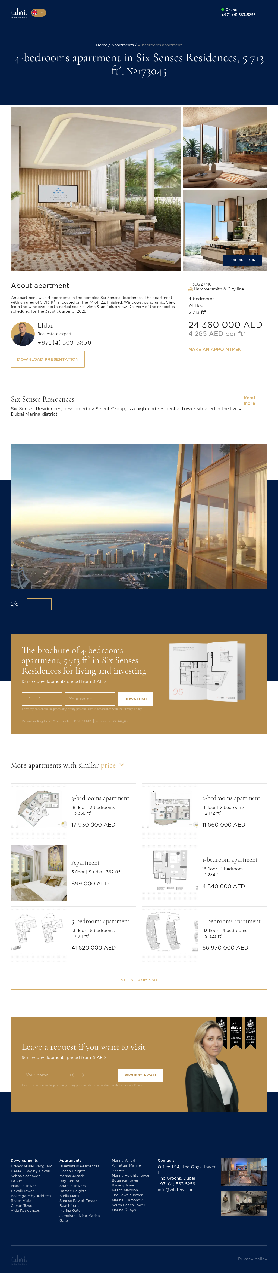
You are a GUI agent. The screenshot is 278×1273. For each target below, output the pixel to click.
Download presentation (47, 359)
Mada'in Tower (23, 1186)
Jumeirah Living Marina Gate (79, 1218)
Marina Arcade (72, 1176)
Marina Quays (124, 1210)
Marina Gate (70, 1211)
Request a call (140, 1075)
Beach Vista (21, 1201)
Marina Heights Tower (130, 1175)
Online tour (242, 260)
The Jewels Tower (127, 1195)
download (135, 699)
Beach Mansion (125, 1190)
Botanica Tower (125, 1180)
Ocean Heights (72, 1171)
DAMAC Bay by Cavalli (30, 1171)
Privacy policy (252, 1259)
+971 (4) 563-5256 (176, 1184)
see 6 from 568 (139, 980)
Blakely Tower (124, 1185)
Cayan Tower (22, 1206)
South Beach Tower (128, 1205)
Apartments (70, 1160)
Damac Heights (72, 1191)
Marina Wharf (123, 1160)
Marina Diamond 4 (128, 1200)
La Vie (16, 1181)
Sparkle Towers (72, 1186)
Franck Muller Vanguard (32, 1166)
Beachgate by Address (31, 1196)
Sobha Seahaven (25, 1176)
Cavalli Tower (22, 1191)
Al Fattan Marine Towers (126, 1168)
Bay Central (69, 1181)
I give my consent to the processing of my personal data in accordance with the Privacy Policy (82, 709)
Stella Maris (69, 1196)
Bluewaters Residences (79, 1166)
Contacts (166, 1160)
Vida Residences (25, 1211)
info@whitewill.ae (176, 1190)
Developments (24, 1160)
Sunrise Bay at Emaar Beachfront (78, 1203)
